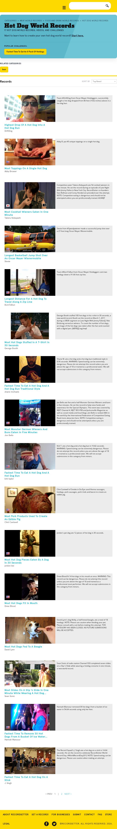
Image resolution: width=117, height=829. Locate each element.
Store (108, 815)
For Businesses (61, 815)
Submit (77, 815)
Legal (6, 824)
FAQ (100, 815)
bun (4, 69)
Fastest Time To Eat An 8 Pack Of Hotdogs (25, 52)
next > (68, 793)
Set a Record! (40, 815)
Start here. (78, 35)
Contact (89, 815)
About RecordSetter (16, 815)
